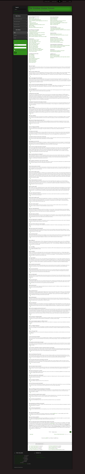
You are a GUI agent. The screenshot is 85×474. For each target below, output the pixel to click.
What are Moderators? (53, 18)
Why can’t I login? (31, 17)
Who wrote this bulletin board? (55, 54)
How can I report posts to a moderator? (35, 48)
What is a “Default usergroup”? (55, 23)
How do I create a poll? (32, 42)
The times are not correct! (33, 31)
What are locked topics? (32, 61)
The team (55, 434)
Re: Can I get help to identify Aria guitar (55, 449)
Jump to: (50, 431)
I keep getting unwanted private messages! (57, 28)
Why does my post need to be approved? (35, 50)
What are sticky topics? (32, 60)
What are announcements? (33, 59)
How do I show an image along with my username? (37, 34)
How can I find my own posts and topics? (56, 42)
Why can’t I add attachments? (33, 46)
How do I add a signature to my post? (35, 41)
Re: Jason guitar (51, 448)
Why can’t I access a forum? (33, 45)
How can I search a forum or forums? (56, 38)
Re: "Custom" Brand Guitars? (33, 447)
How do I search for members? (55, 41)
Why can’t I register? (32, 26)
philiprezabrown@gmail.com (40, 457)
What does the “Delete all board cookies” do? (36, 27)
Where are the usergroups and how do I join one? (58, 20)
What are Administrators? (54, 17)
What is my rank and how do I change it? (35, 35)
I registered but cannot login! (33, 23)
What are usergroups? (53, 19)
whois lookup (52, 423)
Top (30, 69)
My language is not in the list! (33, 33)
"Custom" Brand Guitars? (33, 448)
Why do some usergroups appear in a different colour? (58, 22)
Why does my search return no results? (56, 39)
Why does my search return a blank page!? (57, 40)
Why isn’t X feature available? (55, 55)
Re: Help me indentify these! (33, 449)
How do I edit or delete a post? (34, 40)
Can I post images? (32, 57)
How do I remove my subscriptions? (55, 47)
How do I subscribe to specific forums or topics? (57, 46)
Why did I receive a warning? (33, 47)
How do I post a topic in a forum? (34, 39)
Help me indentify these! (52, 447)
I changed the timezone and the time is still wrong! (37, 32)
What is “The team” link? (54, 24)
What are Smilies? (32, 56)
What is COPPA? (31, 25)
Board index (31, 434)
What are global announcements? (34, 58)
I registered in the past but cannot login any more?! (37, 24)
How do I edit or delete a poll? (33, 44)
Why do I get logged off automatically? (35, 19)
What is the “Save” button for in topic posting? (36, 49)
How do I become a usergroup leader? (56, 21)
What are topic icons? (32, 62)
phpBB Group (55, 413)
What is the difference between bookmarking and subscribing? (60, 45)
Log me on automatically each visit (20, 50)
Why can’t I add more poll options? (34, 43)
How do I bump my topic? (33, 51)
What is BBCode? (31, 54)
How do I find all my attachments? (55, 51)
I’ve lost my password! (32, 22)
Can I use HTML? (31, 55)
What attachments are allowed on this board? (57, 50)
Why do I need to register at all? (34, 18)
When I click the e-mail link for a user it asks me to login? (38, 36)
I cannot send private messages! (55, 27)
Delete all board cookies (60, 434)
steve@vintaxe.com (39, 455)
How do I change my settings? (33, 30)
